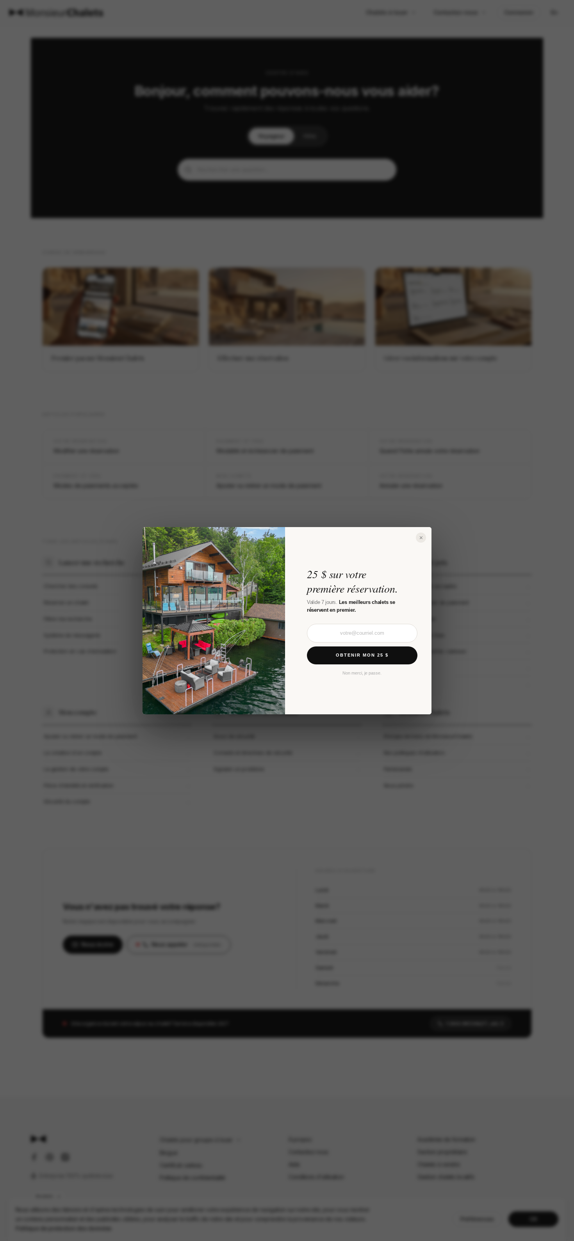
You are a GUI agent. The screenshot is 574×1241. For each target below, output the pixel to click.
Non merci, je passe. (361, 672)
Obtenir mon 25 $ (362, 655)
